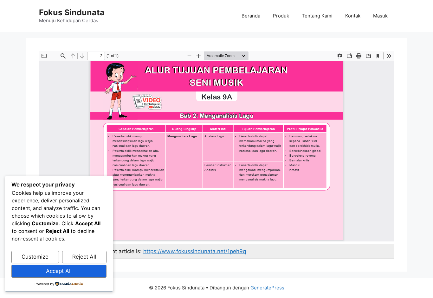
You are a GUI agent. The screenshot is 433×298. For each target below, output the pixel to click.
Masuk (380, 16)
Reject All (84, 257)
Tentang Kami (317, 16)
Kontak (352, 16)
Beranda (251, 16)
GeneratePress (267, 288)
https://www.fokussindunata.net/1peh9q (194, 251)
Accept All (59, 271)
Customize (35, 257)
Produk (281, 16)
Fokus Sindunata (72, 12)
